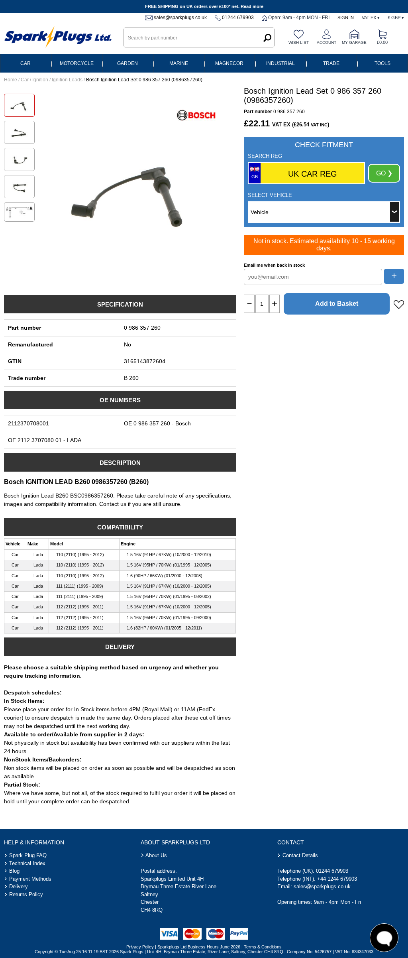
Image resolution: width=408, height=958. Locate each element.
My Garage (354, 42)
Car (25, 63)
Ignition (40, 80)
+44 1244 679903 (337, 879)
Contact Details (300, 855)
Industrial (280, 63)
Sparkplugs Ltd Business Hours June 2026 (198, 946)
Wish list (298, 42)
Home (10, 80)
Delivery (18, 886)
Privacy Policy (140, 946)
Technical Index (27, 863)
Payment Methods (30, 879)
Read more (252, 6)
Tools (382, 63)
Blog (14, 871)
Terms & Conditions (263, 946)
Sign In (345, 17)
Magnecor (229, 63)
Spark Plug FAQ (28, 855)
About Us (156, 855)
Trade (331, 63)
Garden (127, 63)
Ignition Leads (67, 80)
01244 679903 (238, 17)
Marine (178, 63)
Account (326, 42)
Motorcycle (77, 63)
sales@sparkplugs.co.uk (180, 17)
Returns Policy (26, 894)
